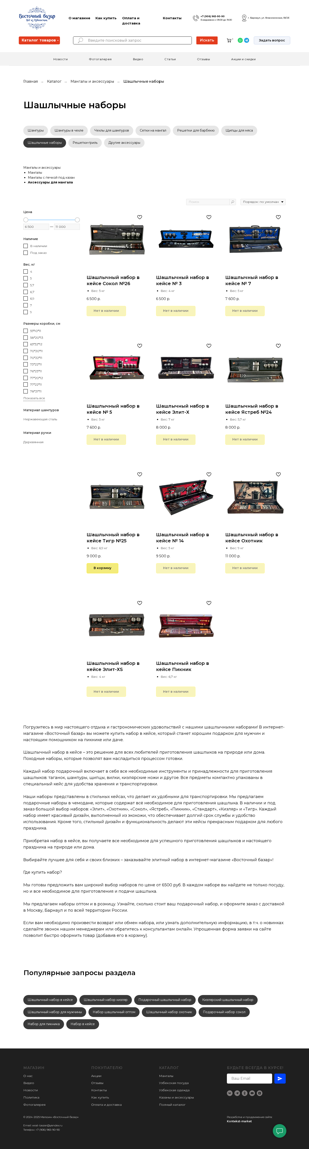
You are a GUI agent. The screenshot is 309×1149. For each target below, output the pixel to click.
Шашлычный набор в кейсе (50, 1000)
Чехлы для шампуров (111, 130)
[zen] (259, 1093)
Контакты (172, 18)
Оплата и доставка (106, 1105)
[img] (196, 18)
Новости (60, 59)
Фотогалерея (100, 59)
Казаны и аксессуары (176, 1097)
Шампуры (36, 130)
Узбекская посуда (174, 1083)
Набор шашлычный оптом (114, 1012)
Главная (30, 81)
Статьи (170, 59)
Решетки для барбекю (196, 130)
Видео (138, 59)
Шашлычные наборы (45, 143)
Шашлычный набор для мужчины (55, 1012)
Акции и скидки (243, 59)
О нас (28, 1076)
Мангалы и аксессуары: (42, 168)
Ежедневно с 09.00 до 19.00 (216, 19)
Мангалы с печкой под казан (51, 177)
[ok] (244, 1093)
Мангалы (35, 173)
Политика (31, 1097)
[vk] (230, 1093)
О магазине (79, 18)
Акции (96, 1076)
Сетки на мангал (153, 130)
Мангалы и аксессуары (92, 81)
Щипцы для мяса (239, 130)
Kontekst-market (239, 1121)
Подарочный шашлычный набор (164, 1000)
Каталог (54, 81)
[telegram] (237, 1093)
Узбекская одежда (174, 1090)
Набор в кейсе (83, 1024)
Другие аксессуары (124, 143)
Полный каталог (172, 1105)
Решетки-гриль (85, 143)
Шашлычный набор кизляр (106, 1000)
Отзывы (203, 59)
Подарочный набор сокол (224, 1012)
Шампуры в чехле (69, 130)
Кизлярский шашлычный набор (227, 1000)
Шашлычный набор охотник (169, 1012)
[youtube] (252, 1093)
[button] (272, 40)
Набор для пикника (44, 1024)
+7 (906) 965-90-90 (213, 16)
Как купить (105, 18)
